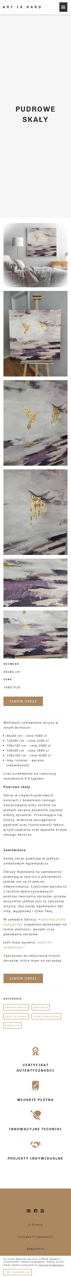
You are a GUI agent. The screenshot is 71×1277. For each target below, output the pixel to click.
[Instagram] (42, 1211)
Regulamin (36, 1249)
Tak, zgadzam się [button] (17, 1272)
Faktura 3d (12, 1025)
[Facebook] (36, 1211)
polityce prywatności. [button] (51, 1265)
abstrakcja (41, 1007)
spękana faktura (16, 1007)
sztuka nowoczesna (46, 1016)
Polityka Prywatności (36, 1237)
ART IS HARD (23, 7)
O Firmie (35, 1225)
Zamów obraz (23, 701)
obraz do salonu (16, 1016)
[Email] (29, 1211)
